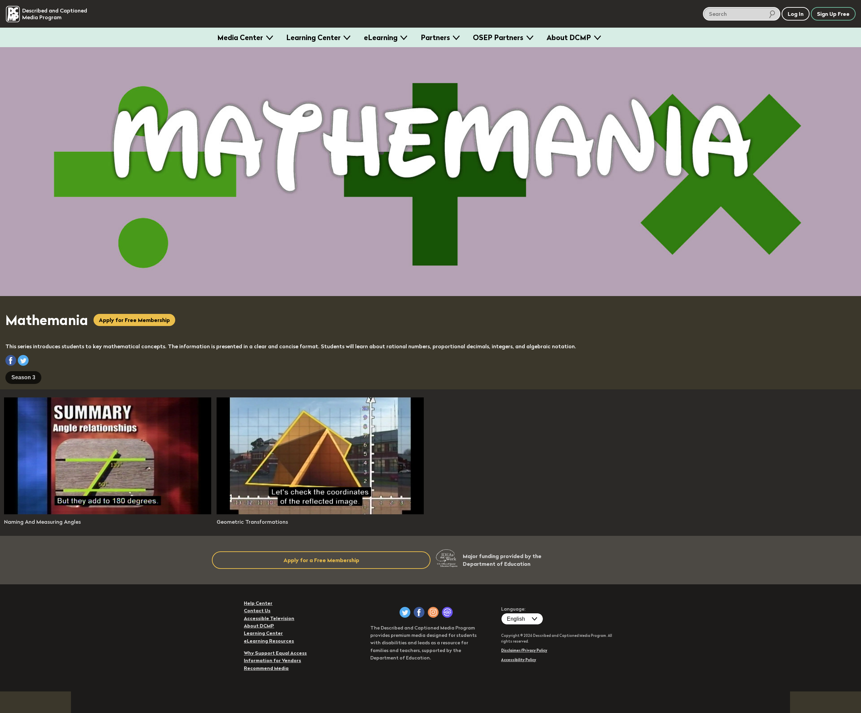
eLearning (381, 37)
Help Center (258, 603)
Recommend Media (266, 668)
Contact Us (257, 611)
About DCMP (569, 37)
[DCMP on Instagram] (433, 612)
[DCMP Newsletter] (447, 612)
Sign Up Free (833, 13)
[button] (10, 360)
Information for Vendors (272, 660)
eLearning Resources (269, 641)
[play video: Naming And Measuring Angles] (107, 512)
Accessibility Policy (518, 659)
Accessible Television (269, 618)
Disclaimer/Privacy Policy (524, 650)
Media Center (240, 37)
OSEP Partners (498, 37)
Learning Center (313, 37)
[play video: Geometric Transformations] (320, 512)
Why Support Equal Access (275, 653)
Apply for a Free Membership (321, 560)
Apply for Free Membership (134, 320)
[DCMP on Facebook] (419, 612)
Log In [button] (795, 13)
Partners (435, 37)
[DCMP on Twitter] (405, 612)
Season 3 (23, 377)
